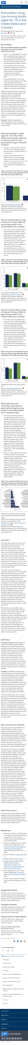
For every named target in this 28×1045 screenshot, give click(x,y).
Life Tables (6, 970)
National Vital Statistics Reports (11, 978)
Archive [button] (3, 1028)
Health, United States (9, 967)
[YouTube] (13, 1038)
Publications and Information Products (14, 956)
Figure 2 (13, 248)
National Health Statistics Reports (12, 974)
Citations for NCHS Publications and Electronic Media (13, 995)
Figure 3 (24, 329)
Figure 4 (15, 421)
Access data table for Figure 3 (14, 388)
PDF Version (4, 33)
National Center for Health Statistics (11, 7)
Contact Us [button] (4, 1011)
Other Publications (8, 985)
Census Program (18, 859)
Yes (3, 951)
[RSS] (21, 1038)
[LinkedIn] (10, 1038)
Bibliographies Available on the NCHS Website (13, 990)
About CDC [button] (4, 1015)
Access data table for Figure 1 (13, 204)
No (12, 951)
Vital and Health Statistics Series (12, 981)
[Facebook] (2, 1038)
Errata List (5, 1000)
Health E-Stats (7, 963)
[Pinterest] (15, 1038)
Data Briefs (6, 960)
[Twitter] (5, 1038)
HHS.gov (3, 1041)
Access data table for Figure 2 (14, 294)
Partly (7, 951)
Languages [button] (4, 1024)
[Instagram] (7, 1038)
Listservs (5, 1003)
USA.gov (9, 1041)
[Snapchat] (18, 1038)
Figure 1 (9, 153)
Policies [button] (3, 1020)
